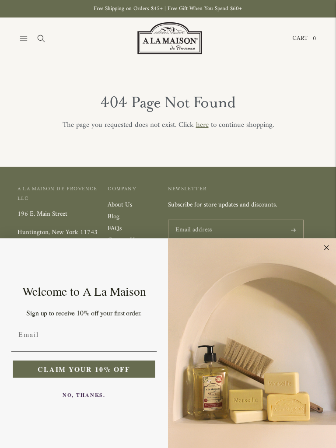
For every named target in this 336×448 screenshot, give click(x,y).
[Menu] (24, 38)
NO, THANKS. (84, 394)
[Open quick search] (41, 38)
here (202, 125)
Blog (113, 217)
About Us (120, 205)
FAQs (115, 228)
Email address (192, 220)
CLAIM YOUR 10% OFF (84, 369)
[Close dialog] (327, 247)
